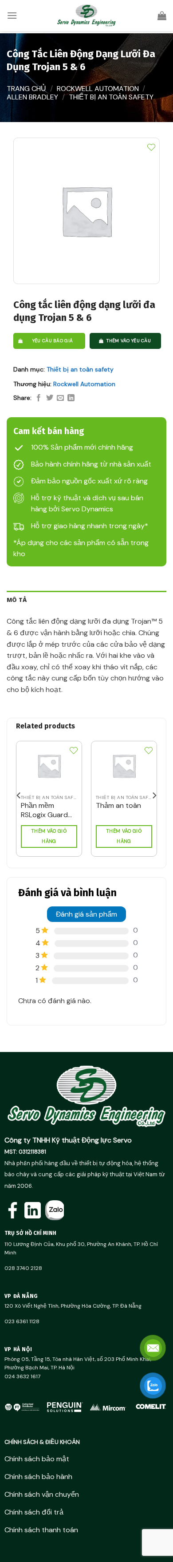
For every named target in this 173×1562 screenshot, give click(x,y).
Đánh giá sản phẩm (86, 914)
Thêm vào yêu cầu (128, 341)
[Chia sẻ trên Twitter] (49, 398)
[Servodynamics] (86, 15)
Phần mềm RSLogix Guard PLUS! (44, 810)
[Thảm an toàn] (124, 766)
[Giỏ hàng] (161, 15)
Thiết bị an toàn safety (111, 97)
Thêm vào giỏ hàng (49, 836)
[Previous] (19, 795)
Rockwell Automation (98, 88)
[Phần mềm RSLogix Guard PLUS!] (49, 766)
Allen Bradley (32, 97)
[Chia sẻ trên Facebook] (38, 398)
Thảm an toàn (118, 805)
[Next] (153, 795)
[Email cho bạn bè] (60, 398)
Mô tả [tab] (17, 600)
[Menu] (12, 15)
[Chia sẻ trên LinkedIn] (71, 398)
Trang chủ (26, 88)
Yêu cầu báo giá (52, 341)
